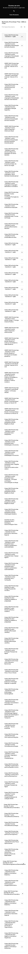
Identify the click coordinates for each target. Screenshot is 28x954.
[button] (24, 27)
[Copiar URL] (14, 11)
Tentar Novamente (14, 14)
